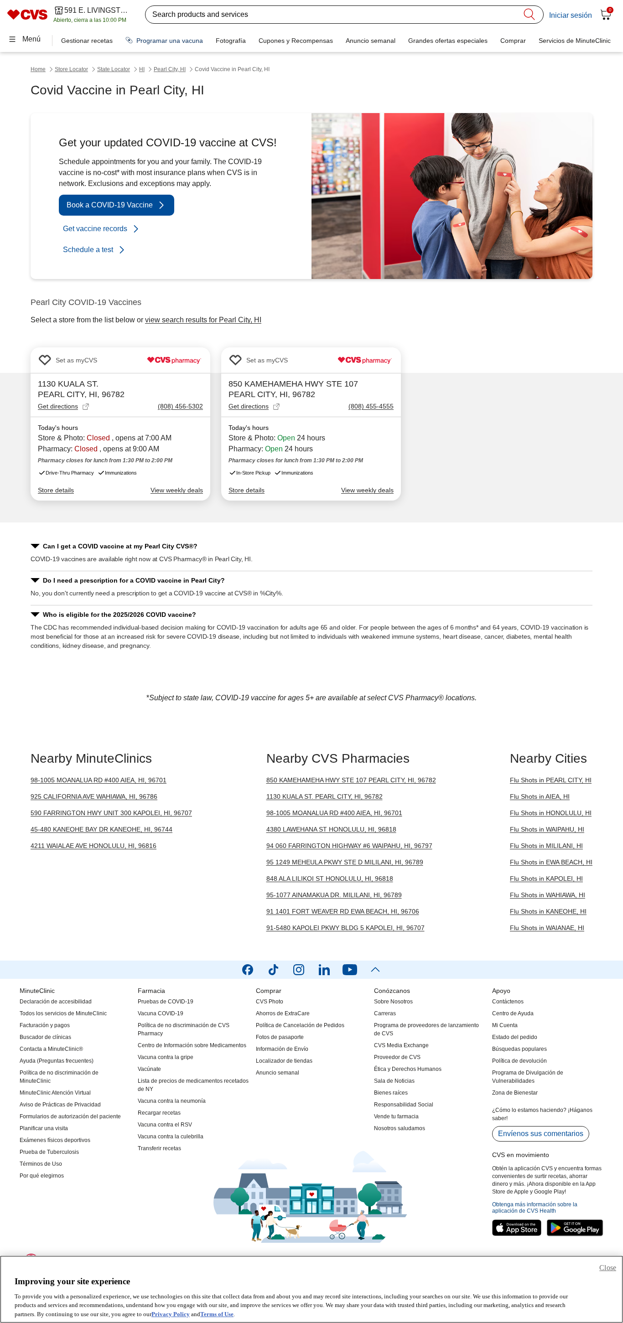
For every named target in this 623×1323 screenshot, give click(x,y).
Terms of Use (217, 1313)
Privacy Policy (170, 1313)
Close (607, 1267)
